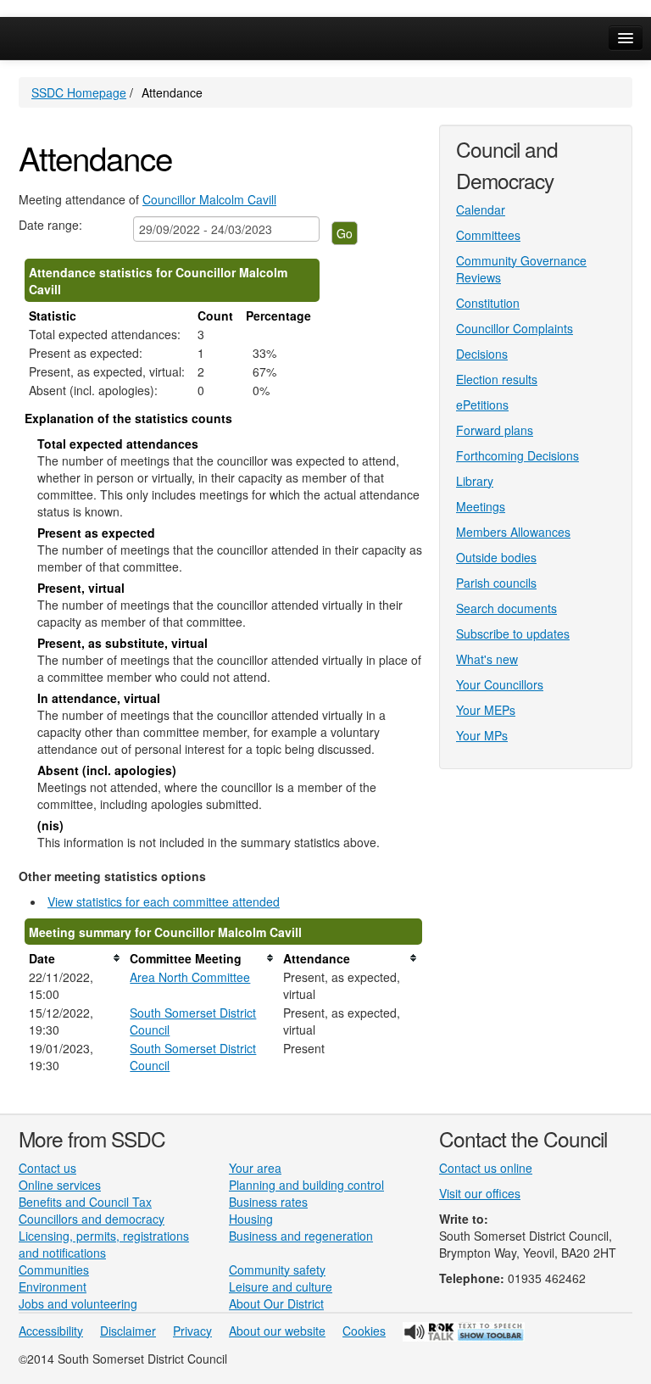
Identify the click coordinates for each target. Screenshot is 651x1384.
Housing (251, 1218)
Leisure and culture (280, 1286)
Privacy (192, 1330)
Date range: (50, 224)
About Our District (276, 1303)
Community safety (277, 1269)
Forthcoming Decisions (517, 455)
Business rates (268, 1201)
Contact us (47, 1167)
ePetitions (482, 404)
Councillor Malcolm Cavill (209, 199)
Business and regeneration (301, 1235)
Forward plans (494, 429)
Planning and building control (306, 1184)
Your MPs (482, 735)
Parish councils (496, 582)
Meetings (480, 506)
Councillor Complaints (514, 328)
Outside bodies (496, 557)
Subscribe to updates (513, 633)
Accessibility (51, 1330)
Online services (60, 1184)
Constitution (488, 302)
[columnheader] (75, 958)
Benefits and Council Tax (85, 1201)
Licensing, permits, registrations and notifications (104, 1244)
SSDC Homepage (78, 92)
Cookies (364, 1330)
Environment (52, 1286)
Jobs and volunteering (78, 1303)
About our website (277, 1330)
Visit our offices (479, 1193)
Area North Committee (190, 976)
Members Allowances (513, 531)
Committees (488, 234)
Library (474, 480)
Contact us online (485, 1167)
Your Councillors (499, 684)
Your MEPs (485, 709)
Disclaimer (128, 1330)
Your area (255, 1167)
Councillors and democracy (91, 1218)
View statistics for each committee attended (163, 901)
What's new (487, 658)
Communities (54, 1269)
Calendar (480, 209)
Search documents (506, 608)
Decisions (482, 353)
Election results (496, 379)
